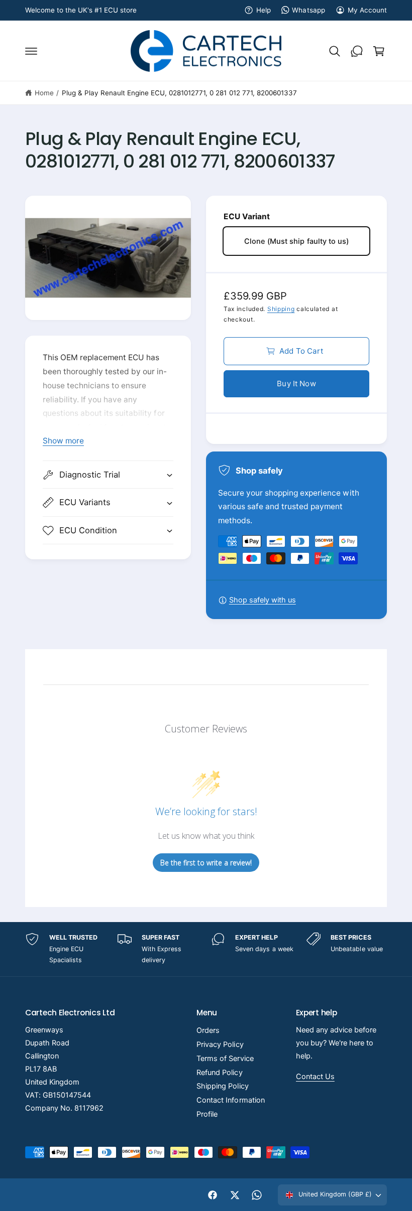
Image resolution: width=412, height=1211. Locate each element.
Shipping (281, 309)
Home (44, 93)
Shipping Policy (222, 1086)
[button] (31, 51)
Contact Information (230, 1100)
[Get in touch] (357, 51)
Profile (207, 1114)
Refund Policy (219, 1072)
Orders (208, 1030)
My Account (367, 10)
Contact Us (315, 1076)
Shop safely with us (262, 599)
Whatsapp (308, 10)
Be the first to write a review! (206, 862)
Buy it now (296, 383)
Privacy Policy (219, 1044)
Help (263, 10)
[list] (206, 949)
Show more (63, 440)
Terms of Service (224, 1058)
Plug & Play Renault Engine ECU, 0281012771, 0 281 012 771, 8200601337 (179, 93)
